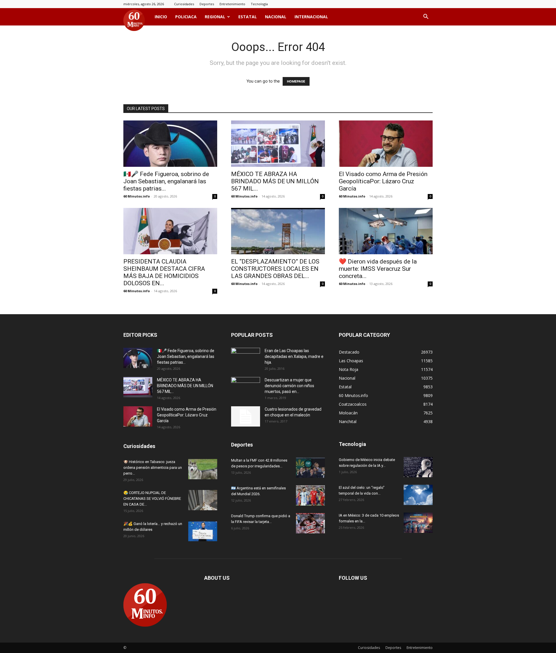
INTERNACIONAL (311, 16)
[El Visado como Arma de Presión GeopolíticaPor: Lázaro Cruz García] (386, 143)
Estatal (247, 16)
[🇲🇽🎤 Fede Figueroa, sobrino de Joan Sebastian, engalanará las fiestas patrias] (170, 143)
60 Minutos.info (136, 196)
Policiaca (186, 16)
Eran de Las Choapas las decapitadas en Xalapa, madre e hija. (294, 356)
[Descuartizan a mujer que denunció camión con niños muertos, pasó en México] (245, 387)
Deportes (207, 4)
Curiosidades (184, 4)
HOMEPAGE (296, 81)
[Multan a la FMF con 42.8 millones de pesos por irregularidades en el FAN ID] (310, 468)
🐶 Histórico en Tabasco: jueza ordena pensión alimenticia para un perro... (152, 467)
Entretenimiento (232, 4)
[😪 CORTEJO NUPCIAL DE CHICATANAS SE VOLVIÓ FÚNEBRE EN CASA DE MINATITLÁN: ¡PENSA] (202, 500)
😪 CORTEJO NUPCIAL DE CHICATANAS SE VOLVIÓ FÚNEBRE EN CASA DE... (152, 498)
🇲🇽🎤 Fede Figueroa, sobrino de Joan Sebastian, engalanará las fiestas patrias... (166, 181)
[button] (426, 17)
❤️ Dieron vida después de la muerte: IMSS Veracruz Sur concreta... (378, 268)
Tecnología (259, 4)
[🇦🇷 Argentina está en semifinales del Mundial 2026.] (310, 495)
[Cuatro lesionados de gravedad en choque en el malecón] (245, 416)
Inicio (161, 16)
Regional (215, 16)
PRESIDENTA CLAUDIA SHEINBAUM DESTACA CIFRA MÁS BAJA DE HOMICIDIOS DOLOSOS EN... (164, 272)
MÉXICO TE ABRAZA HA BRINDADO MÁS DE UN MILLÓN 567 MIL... (275, 181)
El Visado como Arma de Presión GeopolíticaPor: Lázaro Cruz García (383, 181)
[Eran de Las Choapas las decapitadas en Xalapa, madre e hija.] (245, 358)
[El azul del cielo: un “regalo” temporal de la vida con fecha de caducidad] (418, 495)
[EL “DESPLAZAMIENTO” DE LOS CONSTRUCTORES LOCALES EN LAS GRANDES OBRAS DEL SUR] (278, 231)
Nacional (275, 16)
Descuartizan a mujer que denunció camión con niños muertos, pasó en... (289, 386)
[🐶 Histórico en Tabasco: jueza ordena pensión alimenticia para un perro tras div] (202, 469)
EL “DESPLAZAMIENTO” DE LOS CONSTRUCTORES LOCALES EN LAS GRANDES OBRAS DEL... (275, 268)
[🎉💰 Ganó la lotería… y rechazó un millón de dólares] (202, 531)
